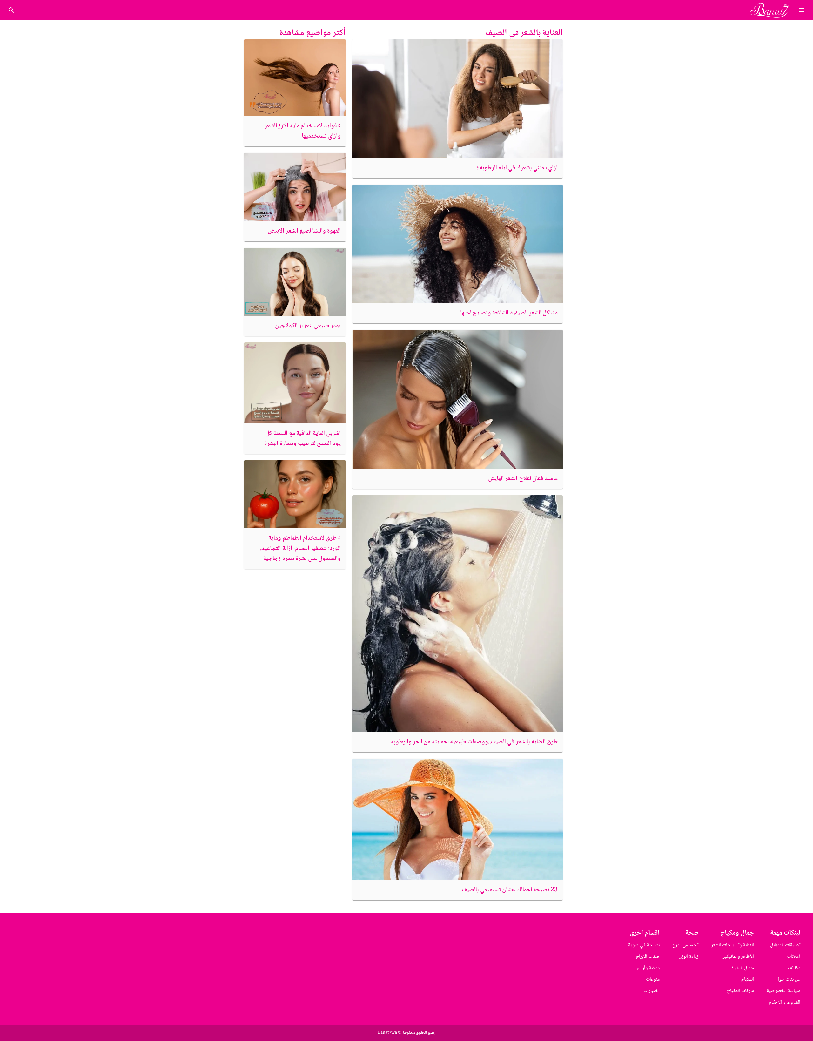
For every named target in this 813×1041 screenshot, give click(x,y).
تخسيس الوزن (685, 945)
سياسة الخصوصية (783, 991)
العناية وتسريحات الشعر (732, 945)
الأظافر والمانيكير (738, 956)
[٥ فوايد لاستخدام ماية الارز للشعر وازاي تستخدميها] (295, 77)
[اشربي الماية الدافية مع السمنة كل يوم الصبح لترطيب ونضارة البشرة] (295, 383)
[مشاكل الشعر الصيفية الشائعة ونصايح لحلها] (457, 244)
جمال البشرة (742, 968)
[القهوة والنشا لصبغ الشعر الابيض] (295, 187)
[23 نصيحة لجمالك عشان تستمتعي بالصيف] (457, 819)
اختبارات (651, 991)
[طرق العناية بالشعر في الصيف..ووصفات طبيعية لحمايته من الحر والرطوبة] (457, 613)
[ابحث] (11, 10)
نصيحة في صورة (644, 945)
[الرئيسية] (772, 10)
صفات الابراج (648, 956)
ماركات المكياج (740, 991)
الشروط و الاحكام (784, 1002)
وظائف (794, 968)
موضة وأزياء (648, 968)
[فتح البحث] (801, 10)
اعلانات (793, 956)
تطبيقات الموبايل (785, 945)
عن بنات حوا (789, 979)
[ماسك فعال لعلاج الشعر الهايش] (457, 399)
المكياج (747, 979)
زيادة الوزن (688, 956)
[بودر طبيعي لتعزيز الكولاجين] (295, 282)
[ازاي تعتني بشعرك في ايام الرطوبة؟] (457, 98)
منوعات (653, 979)
